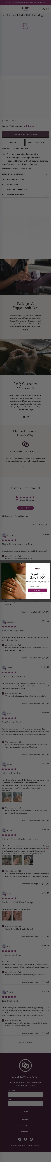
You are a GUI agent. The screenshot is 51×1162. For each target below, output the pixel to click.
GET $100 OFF (37, 590)
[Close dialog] (48, 565)
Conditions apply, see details (37, 593)
